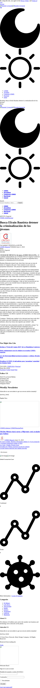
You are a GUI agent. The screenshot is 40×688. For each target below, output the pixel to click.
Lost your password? (6, 687)
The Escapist (7, 606)
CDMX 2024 (4, 218)
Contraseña (3, 677)
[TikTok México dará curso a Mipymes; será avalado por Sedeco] (19, 426)
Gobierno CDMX (10, 428)
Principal (10, 218)
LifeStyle (6, 613)
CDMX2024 (11, 366)
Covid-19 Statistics (17, 596)
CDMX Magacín (5, 247)
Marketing (7, 615)
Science (6, 610)
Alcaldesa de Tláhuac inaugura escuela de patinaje (14, 446)
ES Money (7, 603)
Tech (21, 428)
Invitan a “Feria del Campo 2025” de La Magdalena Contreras (20, 347)
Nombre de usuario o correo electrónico (11, 672)
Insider (6, 608)
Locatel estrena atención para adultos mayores (13, 448)
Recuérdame (6, 680)
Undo (1, 645)
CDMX (2, 428)
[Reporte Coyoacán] (12, 6)
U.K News (7, 605)
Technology (7, 611)
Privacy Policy (25, 1)
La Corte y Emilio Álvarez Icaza (9, 445)
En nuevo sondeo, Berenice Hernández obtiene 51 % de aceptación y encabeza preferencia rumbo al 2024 (19, 442)
